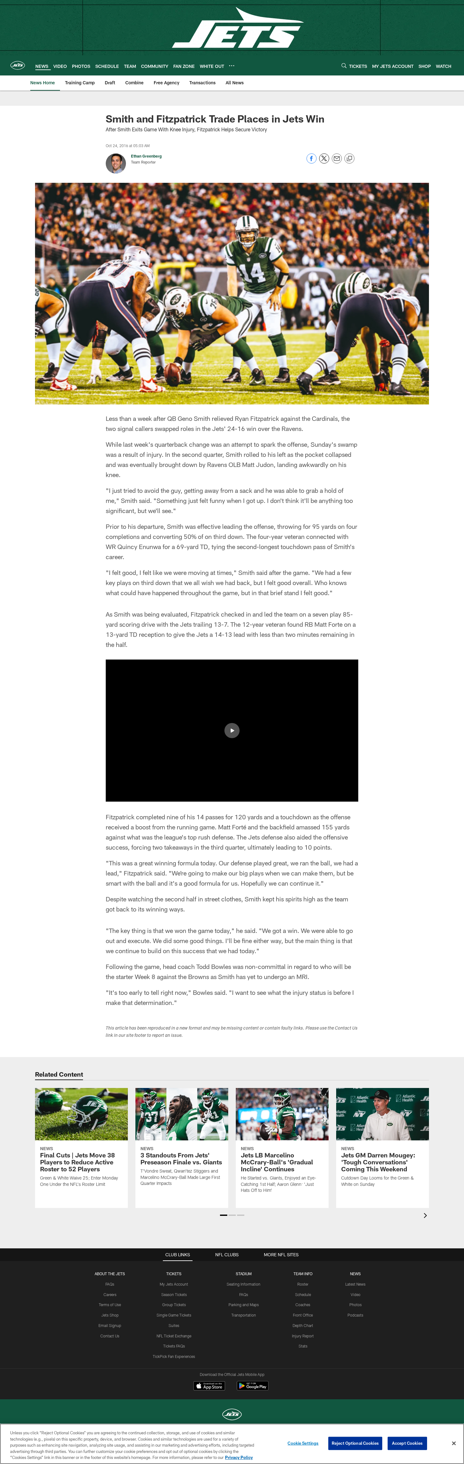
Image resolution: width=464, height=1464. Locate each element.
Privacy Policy (239, 1457)
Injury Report (303, 1336)
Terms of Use (110, 1304)
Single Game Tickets (174, 1315)
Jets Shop (110, 1315)
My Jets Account (174, 1284)
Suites (174, 1325)
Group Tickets (174, 1304)
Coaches (302, 1304)
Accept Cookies (407, 1443)
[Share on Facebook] (311, 161)
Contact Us (109, 1336)
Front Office (303, 1315)
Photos (355, 1304)
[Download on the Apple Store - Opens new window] (209, 1386)
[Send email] (337, 161)
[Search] (344, 65)
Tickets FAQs (174, 1346)
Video (355, 1294)
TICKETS (173, 1273)
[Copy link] (349, 158)
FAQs (109, 1284)
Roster (302, 1284)
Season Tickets (174, 1294)
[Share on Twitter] (324, 161)
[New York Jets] (232, 1415)
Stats (303, 1346)
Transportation (243, 1315)
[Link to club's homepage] (17, 65)
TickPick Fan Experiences (174, 1356)
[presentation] (426, 1216)
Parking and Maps (244, 1304)
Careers (110, 1294)
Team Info (303, 1273)
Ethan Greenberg (146, 156)
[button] (232, 730)
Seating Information (243, 1284)
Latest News (355, 1284)
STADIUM (244, 1273)
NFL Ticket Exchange (174, 1336)
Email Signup (109, 1325)
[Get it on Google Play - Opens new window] (253, 1389)
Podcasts (355, 1315)
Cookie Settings (303, 1443)
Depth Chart (303, 1325)
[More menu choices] (231, 65)
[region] (232, 1444)
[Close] (454, 1443)
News (355, 1273)
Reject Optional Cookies (355, 1443)
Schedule (303, 1294)
